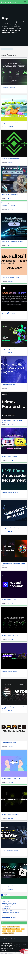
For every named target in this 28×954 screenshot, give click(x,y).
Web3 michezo (6, 916)
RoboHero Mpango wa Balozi (10, 850)
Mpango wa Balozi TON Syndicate (11, 778)
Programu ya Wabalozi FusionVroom (12, 241)
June (4, 931)
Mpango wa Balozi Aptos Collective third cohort (13, 708)
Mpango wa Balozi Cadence (10, 635)
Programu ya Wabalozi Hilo (9, 206)
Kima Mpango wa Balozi (8, 886)
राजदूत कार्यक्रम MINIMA (8, 313)
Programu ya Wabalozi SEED (10, 123)
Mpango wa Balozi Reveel (9, 599)
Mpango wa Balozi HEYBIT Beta (10, 492)
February (12, 928)
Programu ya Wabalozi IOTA (10, 87)
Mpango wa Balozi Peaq (8, 385)
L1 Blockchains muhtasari (9, 903)
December (5, 928)
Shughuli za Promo (7, 914)
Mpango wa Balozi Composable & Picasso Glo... (13, 564)
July (23, 928)
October (5, 933)
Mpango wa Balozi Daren (9, 743)
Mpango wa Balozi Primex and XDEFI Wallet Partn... (12, 421)
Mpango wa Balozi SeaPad (9, 671)
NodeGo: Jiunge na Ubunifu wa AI (11, 159)
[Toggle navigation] (25, 2)
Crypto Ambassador (8, 2)
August (18, 926)
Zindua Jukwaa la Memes (9, 917)
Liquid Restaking (6, 907)
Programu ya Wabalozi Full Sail (10, 277)
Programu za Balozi (7, 910)
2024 (4, 926)
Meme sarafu (6, 908)
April (13, 926)
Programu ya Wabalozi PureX (10, 194)
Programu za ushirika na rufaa (10, 912)
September (11, 933)
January (18, 928)
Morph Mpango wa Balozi (9, 349)
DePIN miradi (5, 901)
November (19, 931)
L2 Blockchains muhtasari (9, 905)
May (14, 931)
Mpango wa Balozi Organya (9, 456)
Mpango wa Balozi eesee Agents (11, 814)
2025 (9, 926)
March (9, 931)
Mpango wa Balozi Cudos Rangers (11, 528)
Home (5, 49)
